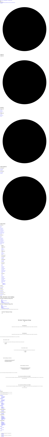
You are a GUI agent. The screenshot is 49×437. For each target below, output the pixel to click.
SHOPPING (1, 405)
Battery (2, 299)
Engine (2, 306)
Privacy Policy (2, 427)
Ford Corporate (1, 172)
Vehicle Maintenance (3, 268)
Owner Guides (2, 269)
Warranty (2, 272)
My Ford (2, 264)
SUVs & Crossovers (3, 396)
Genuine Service (2, 266)
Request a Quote (2, 403)
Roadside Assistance (3, 271)
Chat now (1, 295)
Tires (1, 305)
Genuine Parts (2, 267)
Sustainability (2, 258)
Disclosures (1, 391)
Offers (1, 265)
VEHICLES (1, 395)
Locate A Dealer (2, 404)
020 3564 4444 (1, 287)
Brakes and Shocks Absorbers (4, 300)
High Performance (3, 397)
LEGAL (1, 426)
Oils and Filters (2, 302)
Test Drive (2, 406)
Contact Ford (2, 434)
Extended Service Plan (3, 270)
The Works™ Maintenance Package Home (5, 308)
